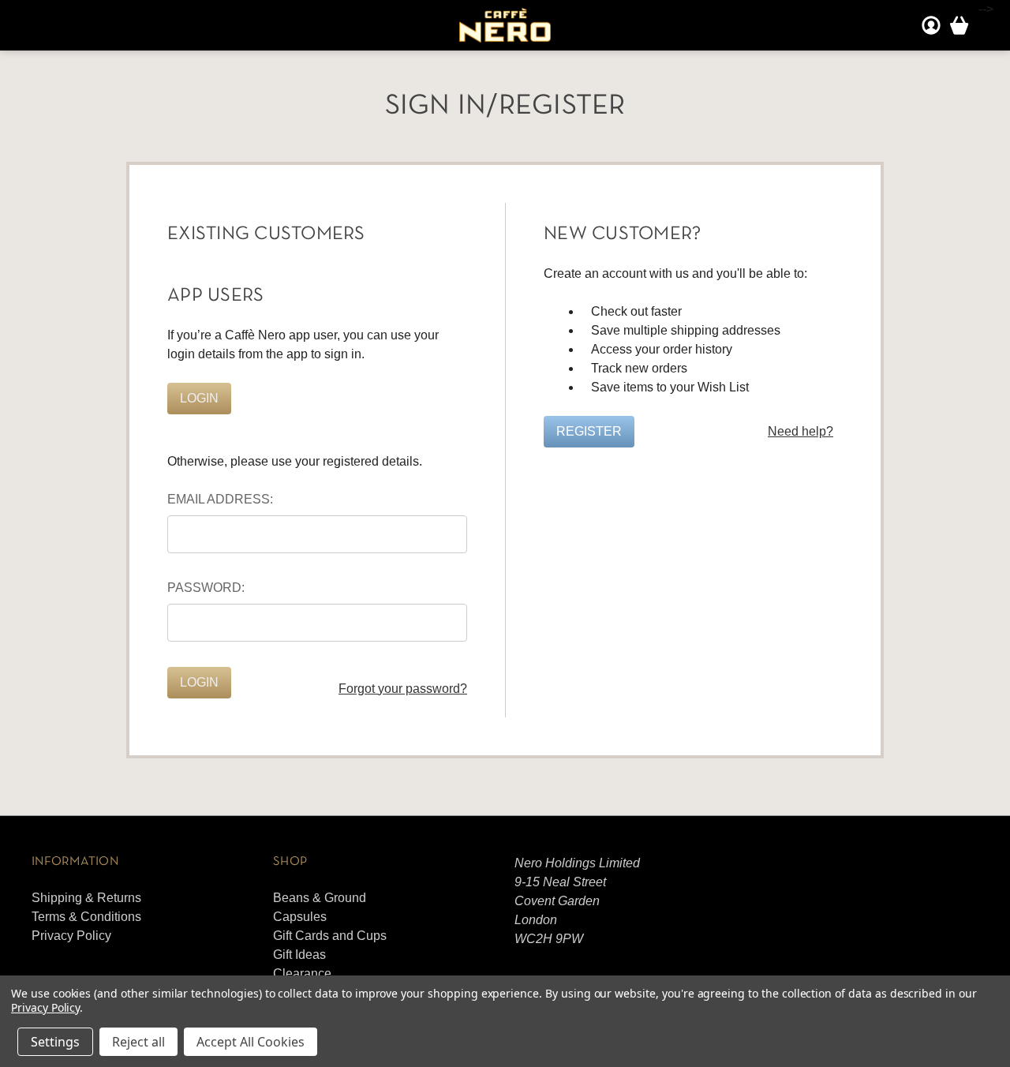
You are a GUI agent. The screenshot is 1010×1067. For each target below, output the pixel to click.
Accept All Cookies (250, 1041)
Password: (206, 587)
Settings (55, 1041)
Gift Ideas (299, 954)
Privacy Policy (71, 935)
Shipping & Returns (86, 897)
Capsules (300, 916)
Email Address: (220, 499)
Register (589, 431)
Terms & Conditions (86, 916)
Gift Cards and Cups (330, 935)
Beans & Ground (319, 897)
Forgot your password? (403, 688)
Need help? (800, 431)
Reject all (138, 1041)
